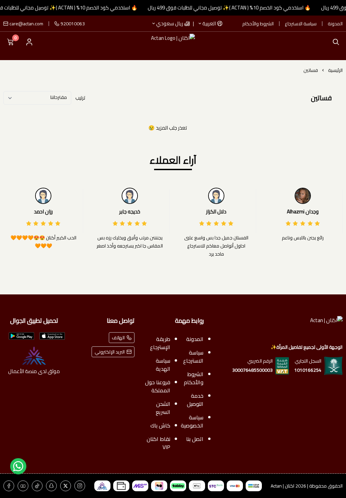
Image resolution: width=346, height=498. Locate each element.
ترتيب (80, 98)
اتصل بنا (195, 439)
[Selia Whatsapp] (18, 466)
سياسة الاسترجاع (301, 23)
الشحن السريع (163, 408)
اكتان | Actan (282, 485)
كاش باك (160, 425)
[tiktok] (37, 485)
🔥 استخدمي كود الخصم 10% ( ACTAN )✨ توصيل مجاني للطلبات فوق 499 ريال (234, 7)
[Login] (29, 42)
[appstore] (52, 336)
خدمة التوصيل (195, 400)
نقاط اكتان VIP (158, 443)
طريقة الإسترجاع (160, 343)
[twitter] (65, 485)
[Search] (334, 42)
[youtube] (23, 485)
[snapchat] (51, 485)
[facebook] (8, 485)
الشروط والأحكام (258, 23)
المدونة (335, 23)
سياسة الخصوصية (192, 421)
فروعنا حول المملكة (157, 386)
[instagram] (79, 485)
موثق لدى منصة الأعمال (34, 371)
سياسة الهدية (163, 365)
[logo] (277, 327)
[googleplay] (21, 336)
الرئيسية (335, 70)
